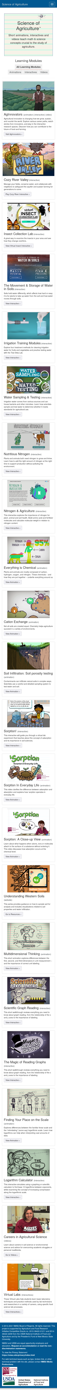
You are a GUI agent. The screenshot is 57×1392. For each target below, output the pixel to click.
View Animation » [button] (13, 582)
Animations (15, 72)
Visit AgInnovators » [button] (14, 134)
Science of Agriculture (15, 4)
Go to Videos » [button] (12, 1255)
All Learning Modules (28, 67)
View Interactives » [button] (13, 1311)
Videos (44, 72)
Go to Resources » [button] (13, 914)
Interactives (31, 72)
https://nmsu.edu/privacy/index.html (18, 1355)
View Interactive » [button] (13, 303)
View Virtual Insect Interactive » (19, 245)
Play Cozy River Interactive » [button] (18, 194)
